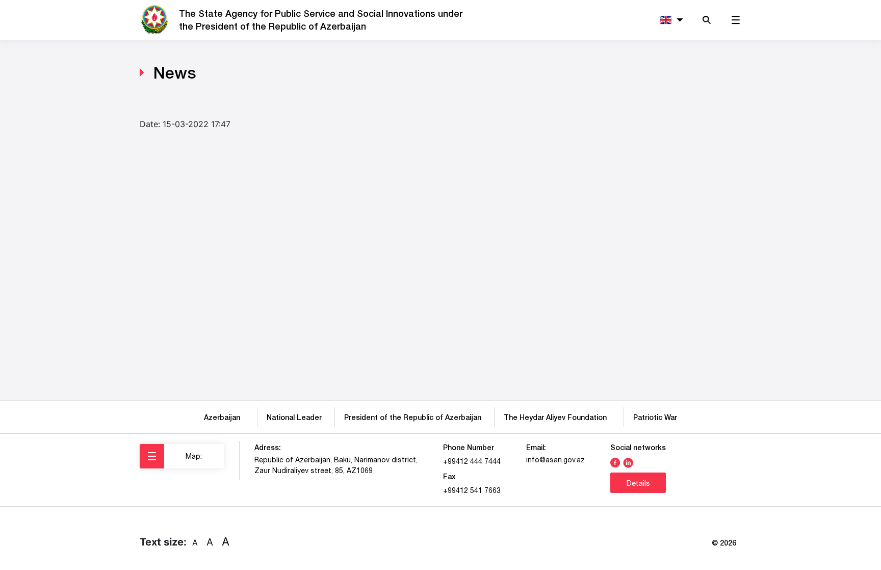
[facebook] (615, 462)
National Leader (294, 417)
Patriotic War (655, 417)
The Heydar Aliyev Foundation (557, 417)
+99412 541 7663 (472, 490)
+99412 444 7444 (472, 461)
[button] (669, 20)
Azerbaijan (224, 417)
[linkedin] (628, 462)
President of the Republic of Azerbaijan (412, 417)
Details (638, 483)
